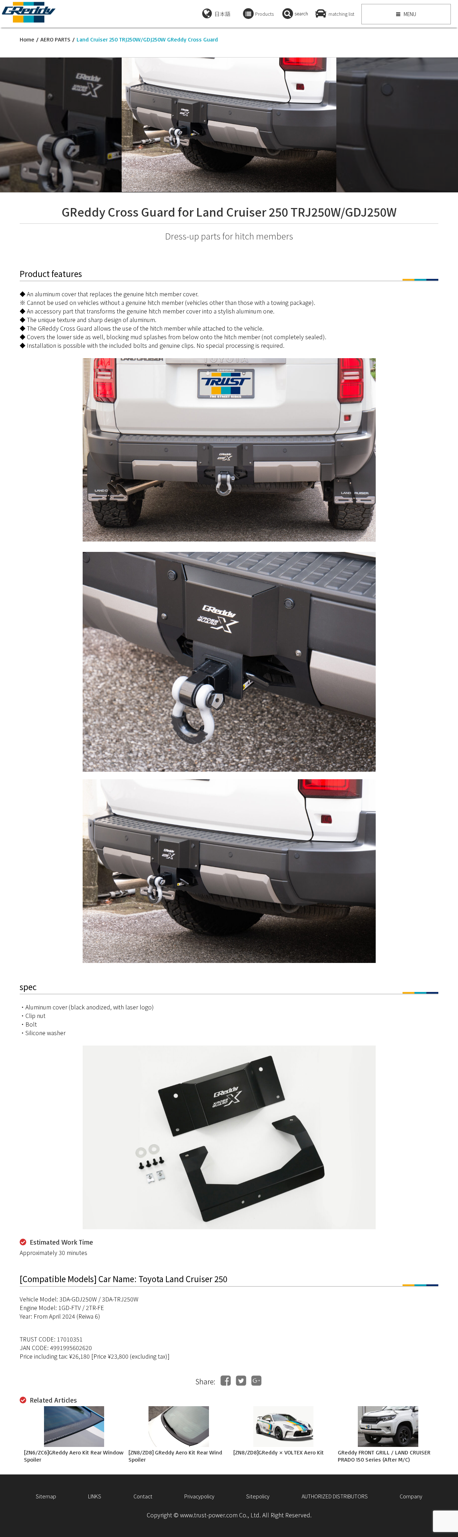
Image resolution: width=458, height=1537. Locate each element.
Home (27, 39)
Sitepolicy (257, 1496)
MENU (409, 14)
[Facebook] (225, 1381)
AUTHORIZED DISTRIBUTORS (335, 1496)
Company (411, 1496)
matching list (341, 13)
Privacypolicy (199, 1496)
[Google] (256, 1381)
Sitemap (46, 1496)
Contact (142, 1496)
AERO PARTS (55, 39)
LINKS (94, 1496)
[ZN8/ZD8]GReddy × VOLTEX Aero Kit (278, 1452)
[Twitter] (241, 1381)
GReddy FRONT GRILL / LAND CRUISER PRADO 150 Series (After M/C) (384, 1456)
